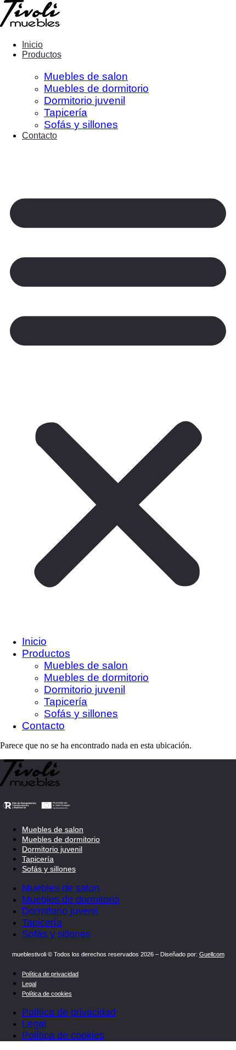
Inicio (32, 44)
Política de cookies (47, 993)
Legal (29, 983)
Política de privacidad (50, 974)
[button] (118, 387)
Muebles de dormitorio (61, 839)
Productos (41, 54)
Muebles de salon (52, 829)
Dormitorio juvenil (52, 849)
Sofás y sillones (81, 124)
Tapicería (38, 859)
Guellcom (211, 954)
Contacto (39, 135)
